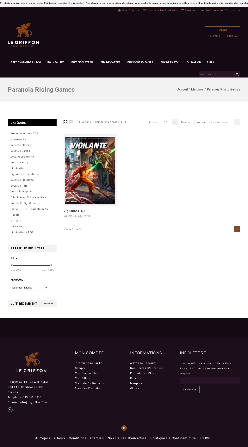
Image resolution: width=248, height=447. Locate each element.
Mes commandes (87, 373)
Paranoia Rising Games (223, 89)
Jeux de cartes (109, 62)
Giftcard (16, 220)
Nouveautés (55, 62)
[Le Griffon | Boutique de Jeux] (23, 35)
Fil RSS (206, 438)
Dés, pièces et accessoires (28, 197)
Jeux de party (169, 62)
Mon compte (130, 10)
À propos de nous (143, 363)
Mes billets (82, 378)
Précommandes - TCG (26, 62)
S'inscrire (233, 10)
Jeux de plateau (81, 62)
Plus (210, 62)
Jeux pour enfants (139, 62)
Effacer (49, 303)
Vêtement (17, 226)
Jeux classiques (21, 191)
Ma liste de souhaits (162, 10)
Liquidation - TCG (22, 232)
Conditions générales (86, 438)
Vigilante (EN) (74, 211)
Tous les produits (87, 388)
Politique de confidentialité (173, 438)
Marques (197, 89)
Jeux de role (19, 185)
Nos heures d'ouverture (146, 368)
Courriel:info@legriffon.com (28, 402)
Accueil (182, 89)
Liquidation (192, 62)
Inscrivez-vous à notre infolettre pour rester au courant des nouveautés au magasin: (206, 368)
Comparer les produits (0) (110, 122)
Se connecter (215, 10)
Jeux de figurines (22, 179)
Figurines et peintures (25, 174)
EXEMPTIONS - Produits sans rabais (29, 212)
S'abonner (189, 389)
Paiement (191, 10)
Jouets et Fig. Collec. (24, 203)
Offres (134, 388)
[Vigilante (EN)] (90, 203)
